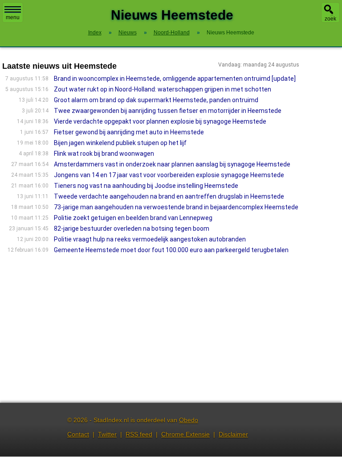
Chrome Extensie (185, 434)
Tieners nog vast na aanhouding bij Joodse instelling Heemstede (146, 185)
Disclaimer (233, 434)
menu (13, 17)
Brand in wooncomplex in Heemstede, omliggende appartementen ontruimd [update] (175, 78)
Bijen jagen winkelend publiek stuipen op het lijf (120, 142)
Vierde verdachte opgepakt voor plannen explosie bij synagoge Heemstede (160, 121)
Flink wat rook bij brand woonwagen (104, 153)
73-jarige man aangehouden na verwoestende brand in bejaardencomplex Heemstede (176, 207)
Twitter (107, 434)
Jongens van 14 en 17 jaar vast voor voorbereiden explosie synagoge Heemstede (169, 175)
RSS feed (139, 434)
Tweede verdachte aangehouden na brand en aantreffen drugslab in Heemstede (169, 196)
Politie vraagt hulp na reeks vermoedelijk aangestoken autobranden (150, 239)
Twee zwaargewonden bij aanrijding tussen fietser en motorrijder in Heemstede (167, 110)
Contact (78, 434)
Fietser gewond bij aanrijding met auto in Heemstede (129, 132)
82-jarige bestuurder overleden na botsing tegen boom (131, 228)
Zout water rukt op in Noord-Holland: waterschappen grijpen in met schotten (162, 89)
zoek (330, 19)
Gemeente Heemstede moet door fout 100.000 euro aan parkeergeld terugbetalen (171, 249)
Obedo (188, 420)
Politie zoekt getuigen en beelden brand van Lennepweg (133, 217)
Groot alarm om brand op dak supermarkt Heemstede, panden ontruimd (156, 100)
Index (95, 32)
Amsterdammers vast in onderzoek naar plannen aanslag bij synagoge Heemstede (172, 164)
